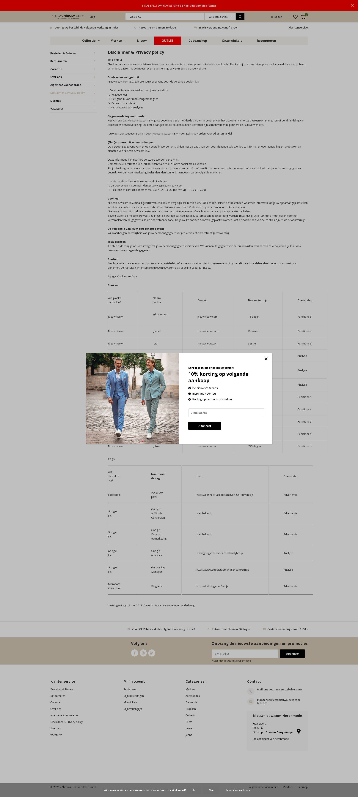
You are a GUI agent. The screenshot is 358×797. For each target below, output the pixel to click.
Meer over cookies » (238, 790)
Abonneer (204, 425)
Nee (211, 790)
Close (266, 359)
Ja (194, 790)
